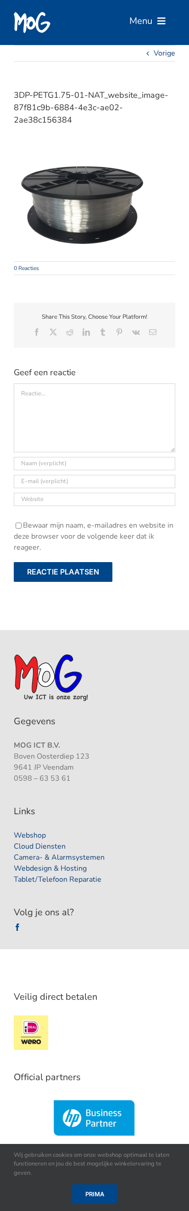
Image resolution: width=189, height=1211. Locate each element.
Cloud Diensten (40, 846)
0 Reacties (26, 268)
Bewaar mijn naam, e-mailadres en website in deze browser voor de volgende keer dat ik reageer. (93, 536)
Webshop (30, 835)
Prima (94, 1194)
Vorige (164, 53)
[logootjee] (52, 657)
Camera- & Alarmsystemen (59, 857)
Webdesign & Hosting (50, 868)
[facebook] (17, 927)
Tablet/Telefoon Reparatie (57, 879)
